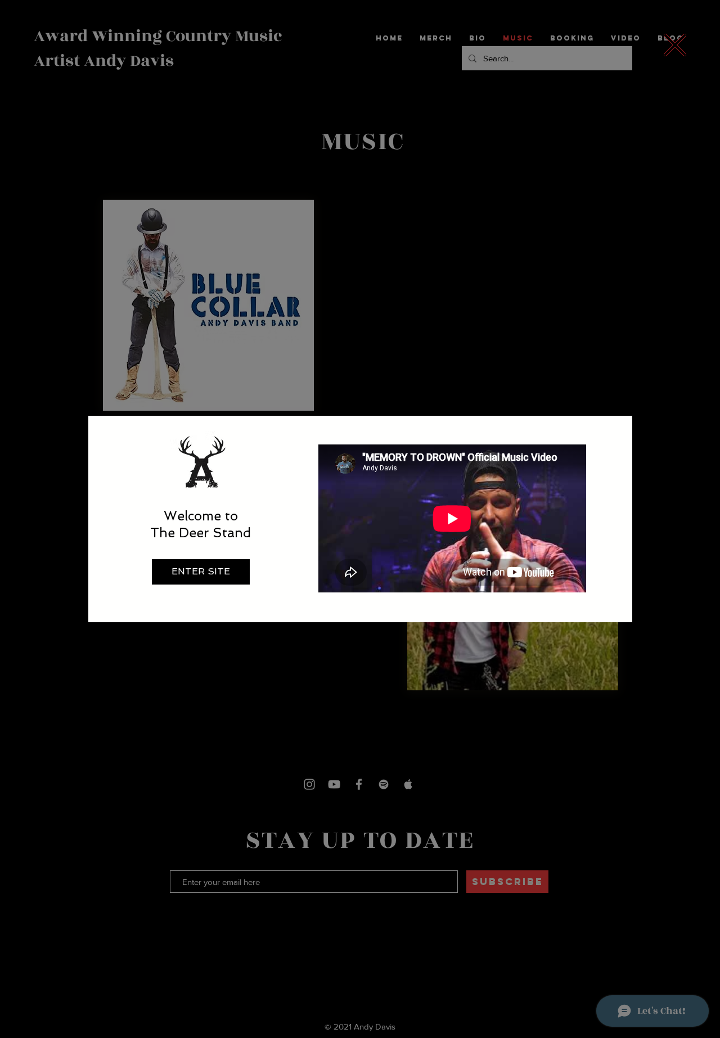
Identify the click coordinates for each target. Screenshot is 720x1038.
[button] (675, 45)
